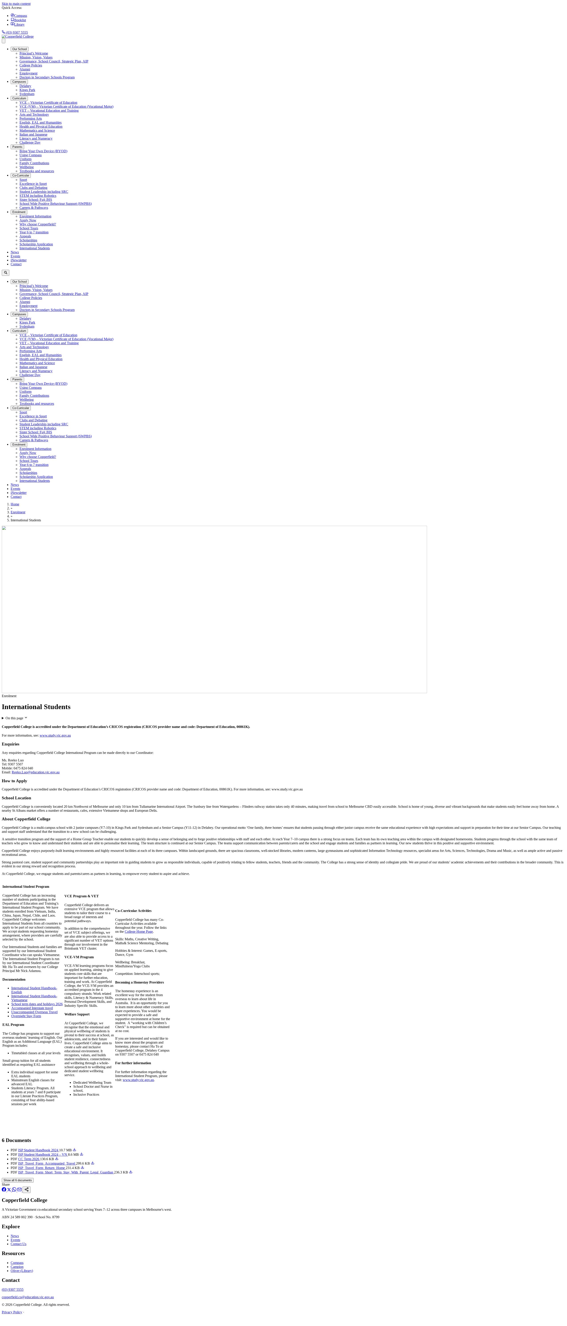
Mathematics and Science (37, 130)
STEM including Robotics (37, 196)
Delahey (25, 86)
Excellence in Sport (33, 184)
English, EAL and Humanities (40, 122)
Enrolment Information (35, 216)
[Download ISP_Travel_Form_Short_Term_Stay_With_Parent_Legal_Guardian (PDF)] (130, 1172)
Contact (16, 264)
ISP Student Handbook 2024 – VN (43, 1154)
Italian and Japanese (33, 134)
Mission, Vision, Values (35, 57)
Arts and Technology (34, 114)
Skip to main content (16, 4)
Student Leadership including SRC (43, 192)
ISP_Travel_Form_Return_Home (42, 1168)
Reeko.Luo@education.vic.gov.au (36, 772)
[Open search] (5, 273)
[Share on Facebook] (4, 1190)
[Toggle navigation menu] (3, 41)
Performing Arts (30, 118)
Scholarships (28, 240)
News (15, 252)
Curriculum (19, 98)
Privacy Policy (12, 1312)
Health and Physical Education (40, 126)
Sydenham (26, 94)
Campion (17, 1267)
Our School (19, 49)
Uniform (25, 159)
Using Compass (30, 155)
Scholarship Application (36, 244)
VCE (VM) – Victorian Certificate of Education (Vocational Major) (66, 106)
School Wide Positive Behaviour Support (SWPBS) (55, 203)
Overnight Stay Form (26, 1016)
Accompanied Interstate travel (32, 1008)
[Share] (27, 1190)
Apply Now (27, 220)
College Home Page (139, 931)
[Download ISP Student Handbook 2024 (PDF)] (74, 1150)
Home (15, 504)
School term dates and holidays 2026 (37, 1004)
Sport (23, 180)
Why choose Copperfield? (37, 224)
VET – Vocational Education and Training (49, 110)
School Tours (28, 228)
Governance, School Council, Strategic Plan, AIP (53, 61)
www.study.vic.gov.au (55, 735)
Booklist (20, 20)
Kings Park (27, 90)
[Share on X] (9, 1190)
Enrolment (18, 212)
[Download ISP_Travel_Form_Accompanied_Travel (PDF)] (92, 1163)
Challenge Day (30, 142)
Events (15, 256)
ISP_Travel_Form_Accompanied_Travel (47, 1163)
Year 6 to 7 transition (34, 232)
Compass (20, 16)
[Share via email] (20, 1190)
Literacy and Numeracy (35, 138)
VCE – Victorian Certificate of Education (48, 102)
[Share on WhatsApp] (14, 1190)
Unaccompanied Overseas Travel (34, 1012)
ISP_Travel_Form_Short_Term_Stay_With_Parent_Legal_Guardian (66, 1172)
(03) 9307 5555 (16, 32)
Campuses (19, 81)
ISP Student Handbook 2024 (38, 1150)
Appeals (25, 236)
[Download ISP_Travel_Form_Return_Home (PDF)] (82, 1168)
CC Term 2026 (29, 1159)
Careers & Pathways (33, 207)
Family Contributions (34, 163)
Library (19, 24)
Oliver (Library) (22, 1271)
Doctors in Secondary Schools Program (47, 77)
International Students (34, 248)
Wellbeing (26, 167)
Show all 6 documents (18, 1180)
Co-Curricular (20, 175)
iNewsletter (19, 260)
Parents (17, 147)
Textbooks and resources (36, 171)
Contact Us (18, 1244)
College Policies (30, 65)
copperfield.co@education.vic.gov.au (28, 1297)
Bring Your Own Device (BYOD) (43, 151)
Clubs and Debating (33, 188)
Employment (28, 73)
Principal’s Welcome (33, 53)
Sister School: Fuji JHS (35, 199)
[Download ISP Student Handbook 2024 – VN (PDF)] (81, 1154)
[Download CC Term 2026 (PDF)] (56, 1159)
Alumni (24, 69)
